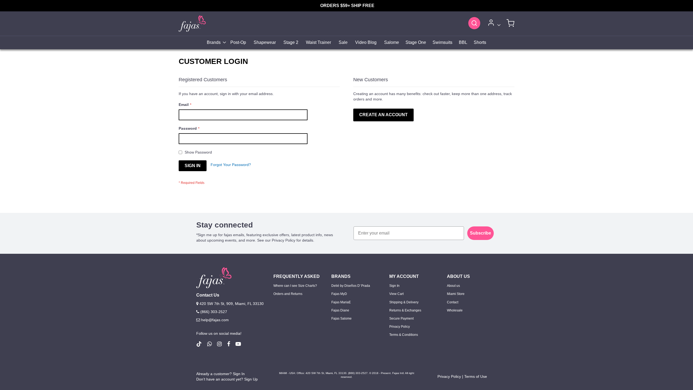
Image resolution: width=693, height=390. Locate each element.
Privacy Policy (399, 327)
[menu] (346, 42)
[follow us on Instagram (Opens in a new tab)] (219, 344)
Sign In (394, 286)
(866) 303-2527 (213, 312)
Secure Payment (401, 318)
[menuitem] (215, 42)
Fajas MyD (339, 294)
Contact (452, 302)
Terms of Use (475, 376)
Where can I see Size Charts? (295, 286)
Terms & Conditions (403, 335)
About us (453, 286)
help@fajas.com (215, 320)
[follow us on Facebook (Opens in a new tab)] (228, 344)
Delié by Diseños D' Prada (350, 286)
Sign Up (251, 379)
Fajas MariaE (341, 302)
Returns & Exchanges (405, 310)
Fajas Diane (340, 310)
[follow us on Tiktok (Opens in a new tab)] (199, 344)
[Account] (493, 24)
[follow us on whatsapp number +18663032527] (209, 344)
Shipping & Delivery (404, 302)
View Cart (396, 294)
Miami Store (456, 294)
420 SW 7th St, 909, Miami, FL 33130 (231, 303)
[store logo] (192, 23)
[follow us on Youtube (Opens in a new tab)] (238, 344)
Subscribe (480, 233)
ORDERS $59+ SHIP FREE (347, 5)
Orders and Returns (287, 294)
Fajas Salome (341, 318)
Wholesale (455, 310)
